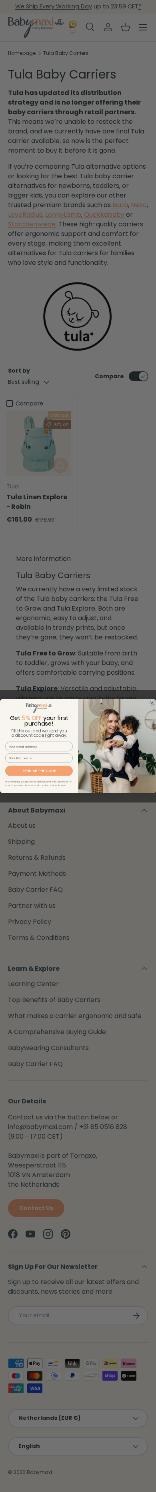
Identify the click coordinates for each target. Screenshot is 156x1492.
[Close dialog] (152, 703)
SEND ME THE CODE (39, 771)
